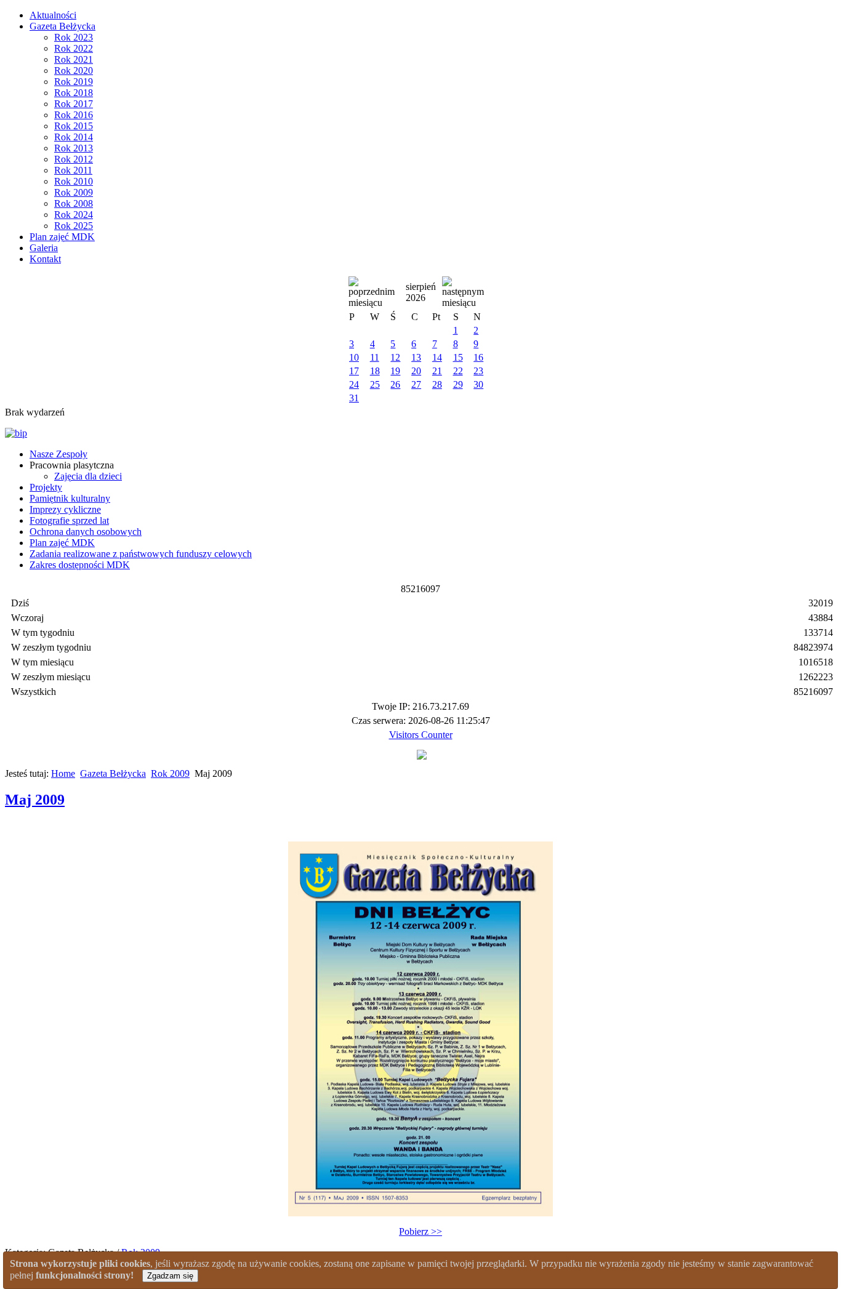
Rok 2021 (73, 59)
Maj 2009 (35, 800)
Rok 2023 (73, 37)
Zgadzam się (170, 1275)
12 (395, 357)
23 (478, 371)
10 (354, 357)
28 (437, 384)
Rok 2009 (73, 192)
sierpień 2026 (421, 292)
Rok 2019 (73, 81)
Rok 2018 (73, 92)
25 (375, 384)
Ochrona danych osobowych (86, 531)
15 (458, 357)
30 (478, 384)
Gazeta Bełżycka (62, 26)
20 (416, 371)
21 (437, 371)
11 (374, 357)
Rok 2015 (73, 126)
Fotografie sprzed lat (69, 520)
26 (395, 384)
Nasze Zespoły (58, 454)
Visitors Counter (421, 734)
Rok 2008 (73, 203)
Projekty (46, 487)
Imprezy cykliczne (65, 509)
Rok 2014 (73, 137)
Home (63, 773)
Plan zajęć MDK (62, 236)
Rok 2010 (73, 181)
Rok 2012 (73, 159)
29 (458, 384)
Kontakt (45, 259)
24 (354, 384)
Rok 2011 (73, 170)
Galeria (44, 248)
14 (437, 357)
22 (458, 371)
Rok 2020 (73, 70)
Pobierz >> (420, 1231)
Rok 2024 (73, 214)
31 (354, 398)
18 (375, 371)
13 (416, 357)
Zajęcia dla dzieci (88, 476)
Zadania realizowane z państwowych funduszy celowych (141, 553)
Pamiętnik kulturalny (70, 498)
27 (416, 384)
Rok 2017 (73, 103)
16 (478, 357)
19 (395, 371)
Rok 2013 (73, 148)
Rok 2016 (73, 115)
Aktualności (53, 15)
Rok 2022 (73, 48)
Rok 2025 (73, 225)
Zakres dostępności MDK (80, 565)
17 (354, 371)
